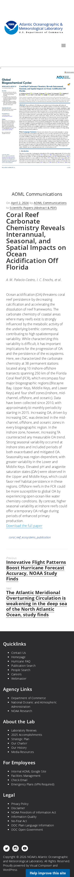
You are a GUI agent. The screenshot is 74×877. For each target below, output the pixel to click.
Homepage (18, 657)
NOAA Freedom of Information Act (33, 812)
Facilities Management (25, 776)
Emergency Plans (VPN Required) (32, 784)
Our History (19, 748)
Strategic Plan (20, 739)
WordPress (10, 870)
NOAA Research (21, 711)
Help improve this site (48, 872)
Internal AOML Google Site (28, 771)
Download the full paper (24, 525)
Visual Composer (41, 865)
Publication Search (23, 666)
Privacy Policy (19, 804)
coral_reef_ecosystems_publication (30, 537)
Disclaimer (18, 808)
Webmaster (18, 678)
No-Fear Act (19, 821)
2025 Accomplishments (26, 735)
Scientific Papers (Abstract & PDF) (33, 208)
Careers (16, 674)
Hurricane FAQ (20, 661)
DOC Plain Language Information (32, 825)
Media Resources (22, 752)
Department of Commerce (28, 698)
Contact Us (18, 653)
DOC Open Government (27, 830)
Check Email (19, 780)
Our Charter (19, 743)
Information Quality (23, 817)
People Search (20, 670)
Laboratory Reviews (24, 730)
